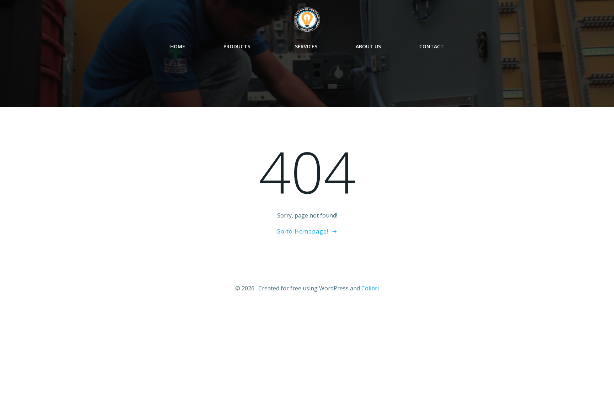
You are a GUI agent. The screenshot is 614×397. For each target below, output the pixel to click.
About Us (368, 46)
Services (306, 46)
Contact (431, 46)
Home (177, 46)
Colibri (370, 288)
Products (236, 46)
